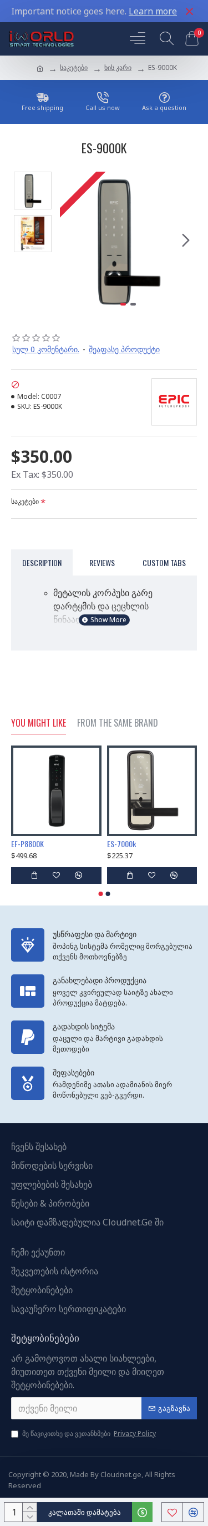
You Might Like (38, 723)
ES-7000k (121, 844)
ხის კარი (117, 67)
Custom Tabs (164, 562)
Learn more (153, 11)
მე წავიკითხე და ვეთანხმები (89, 1433)
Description (42, 562)
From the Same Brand (117, 723)
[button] (71, 240)
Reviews (102, 562)
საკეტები (74, 67)
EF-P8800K (27, 844)
